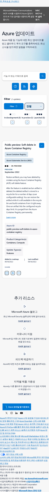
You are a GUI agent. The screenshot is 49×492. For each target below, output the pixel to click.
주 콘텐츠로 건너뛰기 (9, 1)
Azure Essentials (25, 421)
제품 (43, 421)
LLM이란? (15, 448)
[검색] (43, 76)
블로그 (12, 439)
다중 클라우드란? (18, 445)
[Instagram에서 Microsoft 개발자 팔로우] (11, 413)
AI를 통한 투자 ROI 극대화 (24, 427)
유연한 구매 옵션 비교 (39, 424)
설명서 (5, 439)
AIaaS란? (7, 448)
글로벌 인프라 (34, 418)
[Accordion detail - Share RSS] (13, 273)
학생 (29, 439)
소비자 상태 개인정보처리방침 (13, 457)
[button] (15, 86)
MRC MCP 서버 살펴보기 (38, 15)
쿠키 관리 (31, 460)
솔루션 (39, 427)
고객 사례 (37, 421)
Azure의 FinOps (6, 427)
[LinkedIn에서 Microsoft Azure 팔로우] (16, 413)
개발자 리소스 (21, 439)
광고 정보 (4, 463)
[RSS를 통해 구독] (24, 86)
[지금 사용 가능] (39, 122)
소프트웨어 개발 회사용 (10, 436)
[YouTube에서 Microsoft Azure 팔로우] (21, 413)
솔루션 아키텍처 (28, 430)
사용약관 (39, 460)
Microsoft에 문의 (34, 457)
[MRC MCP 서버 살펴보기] (33, 86)
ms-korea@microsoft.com (36, 478)
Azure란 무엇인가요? (9, 418)
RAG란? (34, 448)
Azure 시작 (22, 418)
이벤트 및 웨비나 (39, 439)
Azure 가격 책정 (6, 424)
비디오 (27, 442)
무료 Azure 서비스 (21, 424)
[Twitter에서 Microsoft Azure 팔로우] (6, 413)
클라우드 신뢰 (13, 421)
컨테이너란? (25, 448)
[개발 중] (12, 122)
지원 (38, 430)
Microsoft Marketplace (30, 436)
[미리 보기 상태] (27, 122)
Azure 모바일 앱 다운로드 (18, 407)
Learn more (11, 217)
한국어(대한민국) (7, 451)
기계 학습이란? (32, 445)
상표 (45, 460)
